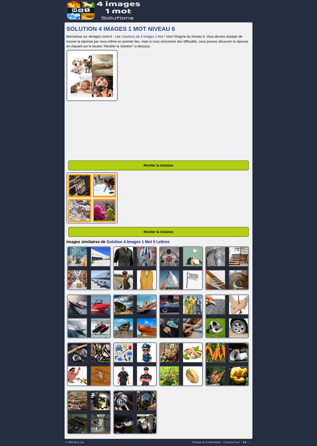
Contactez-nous (231, 442)
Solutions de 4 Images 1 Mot (142, 36)
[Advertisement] (158, 131)
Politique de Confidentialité (206, 442)
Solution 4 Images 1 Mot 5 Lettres (138, 241)
